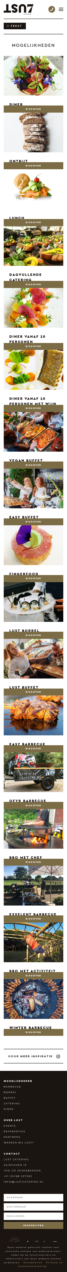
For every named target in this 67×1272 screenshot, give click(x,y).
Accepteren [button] (32, 1262)
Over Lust (13, 1120)
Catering (12, 1103)
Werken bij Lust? (19, 1142)
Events (10, 1125)
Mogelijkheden (18, 1081)
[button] (33, 109)
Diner (9, 1109)
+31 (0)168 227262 (18, 1176)
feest (16, 26)
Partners (12, 1137)
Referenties (14, 1131)
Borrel (10, 1092)
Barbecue (12, 1086)
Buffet (10, 1097)
